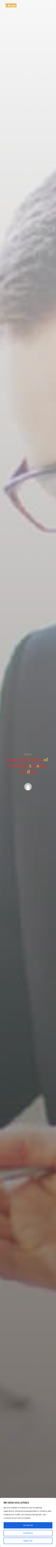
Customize (28, 1533)
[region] (28, 1522)
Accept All (28, 1525)
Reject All (28, 1540)
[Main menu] (51, 5)
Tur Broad (9, 5)
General (27, 754)
